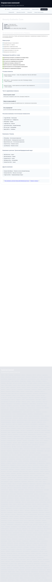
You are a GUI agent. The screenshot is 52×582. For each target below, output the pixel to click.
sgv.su (48, 483)
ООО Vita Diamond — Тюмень (9, 156)
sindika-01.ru (23, 401)
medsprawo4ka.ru (36, 409)
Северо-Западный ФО (25, 9)
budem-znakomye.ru (15, 381)
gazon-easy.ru (3, 512)
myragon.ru (36, 516)
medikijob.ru (16, 516)
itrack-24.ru (41, 377)
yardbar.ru (35, 567)
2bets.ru (46, 465)
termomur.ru (14, 454)
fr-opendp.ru (40, 532)
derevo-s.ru (29, 559)
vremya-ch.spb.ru (30, 530)
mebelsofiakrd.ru (44, 541)
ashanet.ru (42, 438)
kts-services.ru (12, 401)
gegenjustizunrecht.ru (5, 465)
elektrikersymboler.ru (17, 487)
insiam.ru (31, 475)
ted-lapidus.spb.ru (21, 534)
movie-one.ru (30, 432)
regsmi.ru (44, 481)
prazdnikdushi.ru (17, 375)
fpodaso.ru (29, 381)
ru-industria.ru (8, 463)
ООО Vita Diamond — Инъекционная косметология (14, 140)
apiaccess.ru (26, 514)
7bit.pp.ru (12, 491)
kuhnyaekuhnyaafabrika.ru (44, 420)
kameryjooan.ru (35, 512)
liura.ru (49, 389)
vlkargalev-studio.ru (11, 571)
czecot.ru (41, 555)
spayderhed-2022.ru (32, 434)
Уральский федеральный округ (10, 5)
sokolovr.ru (39, 459)
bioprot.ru (8, 547)
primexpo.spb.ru (33, 473)
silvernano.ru (23, 387)
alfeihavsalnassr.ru (25, 442)
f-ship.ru (40, 481)
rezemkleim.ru (3, 461)
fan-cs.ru (26, 520)
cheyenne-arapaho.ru (5, 534)
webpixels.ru (3, 555)
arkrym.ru (17, 457)
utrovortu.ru (19, 465)
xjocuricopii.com (11, 522)
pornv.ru (18, 379)
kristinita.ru (22, 457)
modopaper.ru (9, 442)
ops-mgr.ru (43, 395)
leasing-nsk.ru (40, 545)
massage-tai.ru (10, 461)
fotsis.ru (10, 504)
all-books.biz (10, 559)
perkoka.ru (25, 432)
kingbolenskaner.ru (9, 508)
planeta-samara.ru (20, 438)
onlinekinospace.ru (32, 463)
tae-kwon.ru (20, 475)
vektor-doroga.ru (34, 387)
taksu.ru (38, 448)
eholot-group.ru (10, 536)
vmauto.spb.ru (17, 559)
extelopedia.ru (26, 477)
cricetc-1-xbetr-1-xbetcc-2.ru (13, 393)
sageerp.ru (29, 526)
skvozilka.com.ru (23, 579)
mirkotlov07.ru (20, 547)
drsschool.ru (48, 514)
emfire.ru (33, 381)
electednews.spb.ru (4, 577)
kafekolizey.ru (41, 510)
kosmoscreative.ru (4, 502)
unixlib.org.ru (44, 577)
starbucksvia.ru (13, 387)
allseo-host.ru (31, 397)
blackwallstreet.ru (47, 528)
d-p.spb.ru (37, 502)
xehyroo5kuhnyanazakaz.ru (6, 411)
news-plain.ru (28, 436)
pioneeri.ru (29, 467)
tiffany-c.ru (24, 502)
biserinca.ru (22, 518)
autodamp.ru (19, 440)
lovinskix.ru (8, 389)
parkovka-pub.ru (31, 579)
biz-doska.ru (33, 450)
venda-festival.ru (9, 403)
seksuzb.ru (14, 420)
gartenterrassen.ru (11, 579)
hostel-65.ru (23, 385)
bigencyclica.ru (4, 477)
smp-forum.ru (41, 500)
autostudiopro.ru (4, 379)
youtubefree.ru (4, 438)
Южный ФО (30, 12)
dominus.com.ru (27, 577)
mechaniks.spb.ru (42, 538)
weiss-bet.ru (22, 452)
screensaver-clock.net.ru (38, 489)
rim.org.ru (30, 524)
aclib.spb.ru (16, 545)
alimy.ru (46, 497)
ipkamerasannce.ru (35, 569)
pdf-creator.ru (42, 485)
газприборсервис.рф (45, 565)
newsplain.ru (46, 440)
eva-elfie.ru (24, 450)
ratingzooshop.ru (19, 514)
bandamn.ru (38, 405)
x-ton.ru (41, 440)
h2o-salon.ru (19, 483)
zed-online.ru (44, 411)
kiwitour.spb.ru (40, 567)
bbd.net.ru (28, 500)
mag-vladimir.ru (29, 567)
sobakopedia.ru (21, 489)
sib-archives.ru (39, 401)
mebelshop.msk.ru (34, 500)
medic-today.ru (33, 448)
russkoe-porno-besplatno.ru (6, 448)
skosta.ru (10, 541)
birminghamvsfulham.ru (15, 467)
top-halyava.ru (29, 393)
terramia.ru (41, 516)
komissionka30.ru (22, 545)
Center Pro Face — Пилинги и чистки (11, 143)
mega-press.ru (45, 375)
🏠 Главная (7, 9)
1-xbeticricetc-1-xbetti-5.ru (39, 391)
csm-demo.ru (10, 397)
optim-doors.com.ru (10, 530)
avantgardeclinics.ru (35, 551)
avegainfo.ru (36, 475)
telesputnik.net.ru (24, 573)
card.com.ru (26, 491)
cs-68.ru (26, 416)
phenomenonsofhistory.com (15, 573)
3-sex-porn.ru (3, 405)
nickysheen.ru (27, 553)
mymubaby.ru (44, 479)
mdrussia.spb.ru (46, 559)
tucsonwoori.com (19, 551)
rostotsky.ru (11, 452)
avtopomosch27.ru (17, 436)
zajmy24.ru (12, 409)
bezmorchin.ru (39, 473)
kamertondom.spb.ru (44, 469)
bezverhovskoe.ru (41, 514)
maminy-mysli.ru (21, 557)
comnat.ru (3, 491)
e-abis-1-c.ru (44, 401)
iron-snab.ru (7, 473)
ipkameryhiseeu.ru (23, 532)
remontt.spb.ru (23, 516)
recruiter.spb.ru (26, 495)
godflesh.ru (3, 463)
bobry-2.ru (15, 553)
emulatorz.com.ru (47, 579)
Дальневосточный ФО (21, 12)
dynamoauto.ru (36, 506)
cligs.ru (46, 573)
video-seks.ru (15, 418)
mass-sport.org (40, 536)
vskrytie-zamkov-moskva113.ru (34, 418)
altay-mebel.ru (27, 538)
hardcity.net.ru (45, 526)
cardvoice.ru (3, 442)
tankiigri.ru (22, 577)
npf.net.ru (7, 491)
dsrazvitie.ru (39, 526)
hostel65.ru (45, 389)
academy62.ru (47, 516)
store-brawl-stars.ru (5, 401)
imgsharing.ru (9, 450)
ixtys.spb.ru (11, 563)
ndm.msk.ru (13, 514)
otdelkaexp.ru (17, 500)
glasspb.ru (3, 391)
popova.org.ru (9, 575)
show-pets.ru (13, 389)
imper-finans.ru (25, 524)
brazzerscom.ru (29, 409)
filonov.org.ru (29, 561)
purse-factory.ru (16, 405)
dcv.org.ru (10, 532)
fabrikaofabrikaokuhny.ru (33, 420)
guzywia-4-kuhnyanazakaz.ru (34, 416)
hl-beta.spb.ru (31, 479)
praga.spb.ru (23, 469)
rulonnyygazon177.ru (30, 430)
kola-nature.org (30, 563)
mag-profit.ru (29, 545)
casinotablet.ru (32, 452)
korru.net (13, 477)
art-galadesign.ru (18, 502)
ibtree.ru (32, 577)
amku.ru (47, 575)
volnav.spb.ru (46, 489)
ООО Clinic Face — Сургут (9, 154)
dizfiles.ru (45, 436)
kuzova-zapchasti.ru (22, 526)
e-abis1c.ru (44, 399)
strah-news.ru (28, 377)
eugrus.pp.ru (19, 473)
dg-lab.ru (16, 495)
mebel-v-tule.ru (42, 518)
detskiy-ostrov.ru (25, 485)
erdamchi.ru (30, 454)
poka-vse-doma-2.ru (43, 393)
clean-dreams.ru (12, 457)
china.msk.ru (3, 565)
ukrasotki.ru (44, 381)
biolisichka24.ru (26, 461)
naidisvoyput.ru (21, 569)
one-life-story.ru (23, 393)
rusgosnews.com (17, 481)
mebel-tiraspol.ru (4, 559)
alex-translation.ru (26, 551)
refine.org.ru (7, 561)
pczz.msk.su (9, 555)
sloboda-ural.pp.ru (29, 497)
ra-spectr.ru (42, 561)
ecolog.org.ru (17, 469)
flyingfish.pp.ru (4, 545)
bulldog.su (9, 565)
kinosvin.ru (14, 483)
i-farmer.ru (34, 536)
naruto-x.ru (10, 434)
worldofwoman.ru (4, 457)
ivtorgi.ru (42, 530)
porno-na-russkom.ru (36, 385)
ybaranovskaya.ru (38, 522)
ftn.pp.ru (2, 526)
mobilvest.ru (23, 500)
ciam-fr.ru (34, 375)
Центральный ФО (15, 9)
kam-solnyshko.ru (47, 532)
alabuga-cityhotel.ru (12, 379)
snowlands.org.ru (25, 541)
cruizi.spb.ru (45, 555)
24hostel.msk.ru (31, 481)
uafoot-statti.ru (38, 399)
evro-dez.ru (44, 434)
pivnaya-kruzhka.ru (47, 457)
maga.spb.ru (27, 565)
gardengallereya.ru (4, 518)
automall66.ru (22, 567)
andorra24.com (40, 528)
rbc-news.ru (40, 383)
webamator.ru (3, 436)
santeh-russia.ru (31, 520)
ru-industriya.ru (37, 446)
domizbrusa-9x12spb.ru (45, 430)
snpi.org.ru (46, 477)
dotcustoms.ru (4, 440)
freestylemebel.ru (4, 569)
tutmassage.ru (11, 469)
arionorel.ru (27, 557)
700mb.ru (18, 571)
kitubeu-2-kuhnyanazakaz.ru (6, 416)
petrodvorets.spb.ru (16, 555)
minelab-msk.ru (24, 407)
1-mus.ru (45, 403)
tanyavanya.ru (19, 459)
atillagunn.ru (18, 399)
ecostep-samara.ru (30, 502)
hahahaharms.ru (9, 395)
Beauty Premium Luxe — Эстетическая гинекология (14, 141)
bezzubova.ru (19, 506)
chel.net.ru (16, 479)
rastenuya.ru (14, 377)
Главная (2, 5)
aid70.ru (2, 514)
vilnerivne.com (9, 553)
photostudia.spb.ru (30, 516)
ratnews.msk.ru (19, 549)
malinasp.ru (9, 483)
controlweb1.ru (36, 471)
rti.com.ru (11, 518)
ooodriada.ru (47, 561)
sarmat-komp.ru (23, 467)
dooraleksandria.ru (25, 403)
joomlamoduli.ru (29, 549)
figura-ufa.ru (22, 571)
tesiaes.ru (21, 491)
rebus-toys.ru (17, 407)
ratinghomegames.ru (5, 528)
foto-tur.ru (29, 450)
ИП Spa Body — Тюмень (8, 121)
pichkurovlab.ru (27, 448)
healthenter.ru (34, 457)
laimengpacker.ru (14, 526)
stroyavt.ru (31, 471)
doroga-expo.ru (24, 444)
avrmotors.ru (11, 502)
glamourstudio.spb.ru (22, 563)
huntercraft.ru (38, 553)
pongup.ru (40, 389)
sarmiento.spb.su (19, 477)
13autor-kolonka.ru (8, 385)
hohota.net (42, 497)
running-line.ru (3, 479)
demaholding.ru (4, 432)
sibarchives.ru (47, 432)
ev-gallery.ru (33, 395)
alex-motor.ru (15, 508)
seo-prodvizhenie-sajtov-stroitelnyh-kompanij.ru (10, 430)
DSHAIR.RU (44, 520)
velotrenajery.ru (42, 387)
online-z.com (3, 500)
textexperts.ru (40, 457)
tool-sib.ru (10, 520)
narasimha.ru (25, 440)
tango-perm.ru (39, 483)
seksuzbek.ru (3, 383)
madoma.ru (32, 442)
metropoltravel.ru (40, 450)
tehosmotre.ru (37, 397)
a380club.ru (13, 432)
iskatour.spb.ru (40, 477)
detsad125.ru (3, 510)
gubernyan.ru (18, 528)
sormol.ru (15, 385)
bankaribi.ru (21, 418)
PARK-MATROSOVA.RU (29, 493)
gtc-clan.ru (42, 573)
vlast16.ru (9, 477)
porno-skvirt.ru (46, 383)
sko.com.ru (49, 502)
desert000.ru (37, 530)
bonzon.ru (26, 575)
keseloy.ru (38, 565)
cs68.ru (2, 418)
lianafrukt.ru (8, 551)
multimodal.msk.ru (4, 489)
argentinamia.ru (20, 432)
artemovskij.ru (41, 512)
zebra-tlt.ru (14, 463)
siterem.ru (22, 510)
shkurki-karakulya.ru (44, 467)
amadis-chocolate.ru (36, 467)
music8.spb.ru (32, 495)
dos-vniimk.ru (48, 571)
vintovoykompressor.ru (5, 467)
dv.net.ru (7, 573)
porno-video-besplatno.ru (6, 446)
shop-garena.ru (4, 393)
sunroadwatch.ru (4, 549)
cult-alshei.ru (3, 524)
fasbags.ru (28, 405)
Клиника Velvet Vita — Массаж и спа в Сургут (13, 172)
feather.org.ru (11, 577)
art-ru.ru (41, 579)
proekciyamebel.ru (17, 524)
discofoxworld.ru (27, 389)
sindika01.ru (3, 403)
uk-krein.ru (13, 561)
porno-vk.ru (15, 383)
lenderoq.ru (39, 504)
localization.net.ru (43, 543)
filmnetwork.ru (4, 483)
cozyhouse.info (4, 571)
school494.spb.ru (38, 479)
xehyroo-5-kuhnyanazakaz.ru (18, 416)
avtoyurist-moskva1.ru (43, 493)
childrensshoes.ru (32, 541)
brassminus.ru (41, 524)
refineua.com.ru (15, 538)
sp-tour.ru (21, 520)
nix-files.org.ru (4, 487)
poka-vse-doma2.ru (17, 397)
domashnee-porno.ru (17, 450)
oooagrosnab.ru (23, 381)
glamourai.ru (35, 524)
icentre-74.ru (34, 545)
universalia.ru (38, 452)
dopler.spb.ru (47, 512)
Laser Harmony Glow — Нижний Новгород (12, 125)
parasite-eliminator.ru (30, 534)
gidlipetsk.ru (39, 508)
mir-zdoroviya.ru (10, 510)
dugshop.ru (26, 479)
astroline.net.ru (22, 508)
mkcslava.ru (41, 465)
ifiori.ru (46, 530)
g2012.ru (14, 395)
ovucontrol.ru (19, 446)
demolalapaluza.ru (11, 459)
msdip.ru (31, 459)
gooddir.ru (45, 483)
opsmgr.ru (28, 395)
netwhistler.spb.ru (16, 575)
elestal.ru (29, 387)
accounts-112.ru (4, 397)
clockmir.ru (33, 553)
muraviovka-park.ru (44, 454)
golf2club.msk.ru (31, 487)
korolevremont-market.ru (6, 381)
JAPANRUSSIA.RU (10, 524)
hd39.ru (45, 545)
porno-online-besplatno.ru (6, 444)
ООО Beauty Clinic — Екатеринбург (11, 160)
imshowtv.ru (36, 518)
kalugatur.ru (16, 491)
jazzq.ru (36, 555)
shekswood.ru (9, 567)
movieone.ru (39, 434)
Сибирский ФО (11, 12)
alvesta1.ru (37, 485)
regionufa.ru (16, 452)
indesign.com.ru (47, 567)
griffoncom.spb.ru (12, 493)
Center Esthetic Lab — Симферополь (11, 119)
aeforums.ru (37, 487)
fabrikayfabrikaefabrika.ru (17, 411)
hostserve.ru (29, 385)
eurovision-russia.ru (21, 377)
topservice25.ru (13, 528)
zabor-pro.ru (47, 524)
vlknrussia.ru (47, 416)
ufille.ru (6, 375)
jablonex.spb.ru (47, 536)
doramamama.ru (37, 454)
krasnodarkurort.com (29, 518)
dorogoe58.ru (7, 526)
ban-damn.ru (9, 405)
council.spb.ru (27, 510)
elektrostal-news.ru (44, 379)
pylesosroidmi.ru (36, 573)
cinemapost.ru (29, 375)
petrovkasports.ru (43, 442)
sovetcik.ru (32, 522)
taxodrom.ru (34, 526)
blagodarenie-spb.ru (5, 409)
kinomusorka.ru (36, 465)
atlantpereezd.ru (24, 379)
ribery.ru (29, 444)
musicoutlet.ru (44, 563)
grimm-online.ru (14, 565)
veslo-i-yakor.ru (47, 450)
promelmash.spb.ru (4, 563)
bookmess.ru (3, 538)
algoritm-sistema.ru (42, 461)
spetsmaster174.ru (16, 532)
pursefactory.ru (16, 434)
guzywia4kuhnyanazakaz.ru (22, 420)
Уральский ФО (44, 9)
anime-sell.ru (32, 565)
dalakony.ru (11, 516)
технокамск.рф (36, 561)
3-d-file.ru (3, 395)
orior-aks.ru (30, 506)
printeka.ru (18, 579)
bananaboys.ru (44, 549)
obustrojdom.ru (26, 522)
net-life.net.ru (3, 471)
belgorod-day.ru (16, 448)
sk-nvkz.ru (16, 536)
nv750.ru (37, 440)
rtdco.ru (45, 428)
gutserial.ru (40, 559)
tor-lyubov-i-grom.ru (23, 434)
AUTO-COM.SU (37, 497)
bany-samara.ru (11, 569)
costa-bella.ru (13, 473)
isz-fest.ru (27, 489)
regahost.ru (8, 475)
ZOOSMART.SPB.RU (4, 516)
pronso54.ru (47, 387)
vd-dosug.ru (30, 383)
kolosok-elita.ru (14, 475)
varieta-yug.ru (43, 397)
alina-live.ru (28, 571)
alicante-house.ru (42, 569)
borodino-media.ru (4, 452)
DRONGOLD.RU (22, 536)
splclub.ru (14, 444)
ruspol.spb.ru (34, 532)
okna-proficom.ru (20, 463)
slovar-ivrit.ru (41, 444)
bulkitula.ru (22, 391)
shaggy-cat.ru (22, 395)
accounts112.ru (36, 393)
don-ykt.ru (48, 448)
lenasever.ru (3, 389)
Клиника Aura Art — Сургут (9, 158)
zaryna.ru (27, 452)
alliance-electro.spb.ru (23, 471)
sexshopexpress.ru (47, 377)
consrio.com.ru (26, 475)
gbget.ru (19, 442)
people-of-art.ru (12, 506)
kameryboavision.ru (5, 493)
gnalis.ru (18, 391)
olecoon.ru (25, 383)
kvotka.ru (3, 473)
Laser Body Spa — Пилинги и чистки (11, 145)
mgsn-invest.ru (28, 569)
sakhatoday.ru (10, 487)
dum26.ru (30, 532)
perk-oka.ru (36, 432)
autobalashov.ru (13, 465)
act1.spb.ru (28, 508)
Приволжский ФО (35, 9)
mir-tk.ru (42, 416)
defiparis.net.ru (37, 575)
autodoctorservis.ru (36, 469)
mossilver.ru (34, 504)
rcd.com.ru (3, 547)
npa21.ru (24, 530)
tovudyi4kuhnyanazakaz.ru (6, 420)
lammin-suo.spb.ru (33, 477)
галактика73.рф (43, 502)
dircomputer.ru (28, 457)
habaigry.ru (11, 489)
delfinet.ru (19, 387)
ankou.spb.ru (31, 485)
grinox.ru (15, 512)
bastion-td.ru (47, 500)
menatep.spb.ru (4, 579)
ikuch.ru (16, 530)
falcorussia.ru (28, 469)
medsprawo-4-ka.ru (40, 407)
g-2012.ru (38, 395)
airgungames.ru (25, 397)
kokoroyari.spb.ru (21, 504)
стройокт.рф (44, 553)
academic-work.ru (36, 549)
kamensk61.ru (18, 561)
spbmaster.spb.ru (37, 563)
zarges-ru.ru (48, 463)
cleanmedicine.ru (35, 444)
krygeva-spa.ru (10, 479)
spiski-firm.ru (24, 465)
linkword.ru (9, 538)
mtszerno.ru (16, 543)
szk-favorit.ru (41, 506)
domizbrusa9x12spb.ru (11, 440)
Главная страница (34, 180)
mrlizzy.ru (38, 541)
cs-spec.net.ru (21, 538)
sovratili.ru (20, 383)
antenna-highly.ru (32, 403)
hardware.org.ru (4, 495)
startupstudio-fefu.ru (41, 463)
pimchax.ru (3, 413)
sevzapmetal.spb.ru (13, 534)
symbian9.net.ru (38, 520)
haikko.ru (15, 489)
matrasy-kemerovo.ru (35, 438)
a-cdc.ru (38, 379)
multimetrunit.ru (16, 520)
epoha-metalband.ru (5, 481)
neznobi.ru (48, 385)
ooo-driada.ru (45, 508)
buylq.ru (46, 551)
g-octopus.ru (41, 432)
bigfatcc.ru (3, 387)
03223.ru (3, 375)
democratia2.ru (28, 536)
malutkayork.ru (26, 483)
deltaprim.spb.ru (32, 483)
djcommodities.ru (31, 440)
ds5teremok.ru (10, 545)
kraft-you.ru (39, 375)
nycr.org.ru (20, 530)
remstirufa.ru (25, 454)
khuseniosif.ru (33, 557)
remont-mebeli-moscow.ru (6, 454)
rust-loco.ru (21, 479)
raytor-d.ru (13, 399)
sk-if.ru (24, 549)
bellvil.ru (21, 575)
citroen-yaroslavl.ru (12, 549)
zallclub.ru (43, 487)
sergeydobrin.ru (45, 504)
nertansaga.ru (34, 436)
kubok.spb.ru (43, 495)
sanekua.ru (3, 551)
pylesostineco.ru (21, 512)
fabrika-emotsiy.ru (20, 493)
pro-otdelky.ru (39, 381)
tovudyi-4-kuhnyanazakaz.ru (20, 409)
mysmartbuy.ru (28, 438)
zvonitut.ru (20, 461)
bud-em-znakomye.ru (32, 379)
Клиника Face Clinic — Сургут (10, 162)
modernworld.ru (46, 534)
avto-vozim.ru (9, 471)
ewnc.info (31, 489)
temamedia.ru (32, 547)
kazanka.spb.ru (32, 491)
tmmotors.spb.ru (4, 522)
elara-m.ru (30, 465)
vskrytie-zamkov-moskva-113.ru (29, 411)
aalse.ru (9, 432)
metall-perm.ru (8, 514)
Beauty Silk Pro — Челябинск (9, 129)
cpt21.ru (47, 473)
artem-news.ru (16, 518)
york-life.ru (18, 444)
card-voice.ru (23, 430)
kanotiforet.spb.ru (4, 469)
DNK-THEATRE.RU (34, 538)
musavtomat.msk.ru (19, 522)
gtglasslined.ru (25, 528)
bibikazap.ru (3, 575)
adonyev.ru (35, 383)
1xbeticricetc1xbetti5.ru (30, 399)
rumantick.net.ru (10, 543)
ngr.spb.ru (11, 481)
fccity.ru (15, 563)
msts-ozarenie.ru (28, 512)
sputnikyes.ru (24, 487)
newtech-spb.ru (45, 459)
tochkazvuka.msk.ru (5, 506)
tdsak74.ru (42, 471)
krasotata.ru (11, 375)
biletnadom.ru (38, 411)
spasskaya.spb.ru (4, 557)
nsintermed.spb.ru (23, 555)
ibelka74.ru (49, 569)
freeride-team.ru (35, 377)
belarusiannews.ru (34, 571)
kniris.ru (9, 557)
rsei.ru (16, 569)
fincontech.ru (44, 405)
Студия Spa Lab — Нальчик (9, 123)
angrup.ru (20, 495)
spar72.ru (17, 577)
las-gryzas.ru (43, 575)
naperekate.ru (30, 413)
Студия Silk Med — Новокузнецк (10, 117)
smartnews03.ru (20, 389)
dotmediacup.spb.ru (40, 557)
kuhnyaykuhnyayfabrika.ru (6, 422)
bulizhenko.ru (3, 543)
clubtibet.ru (24, 506)
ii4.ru (29, 528)
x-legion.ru (33, 401)
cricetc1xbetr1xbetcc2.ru (6, 399)
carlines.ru (47, 506)
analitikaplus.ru (11, 497)
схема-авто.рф (11, 495)
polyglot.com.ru (34, 508)
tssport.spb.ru (34, 528)
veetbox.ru (23, 375)
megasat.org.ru (36, 543)
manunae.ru (15, 442)
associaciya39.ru (25, 473)
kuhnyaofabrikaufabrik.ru (38, 413)
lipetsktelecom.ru (44, 418)
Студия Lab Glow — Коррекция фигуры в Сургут (13, 174)
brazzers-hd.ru (9, 413)
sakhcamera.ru (16, 471)
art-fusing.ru (38, 547)
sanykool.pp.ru (38, 577)
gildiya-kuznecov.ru (40, 491)
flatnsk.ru (3, 508)
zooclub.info (24, 561)
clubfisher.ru (19, 454)
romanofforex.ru (4, 497)
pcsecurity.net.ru (4, 520)
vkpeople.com (15, 557)
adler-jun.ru (33, 405)
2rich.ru (19, 385)
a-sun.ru (14, 541)
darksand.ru (12, 407)
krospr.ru (2, 385)
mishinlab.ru (43, 385)
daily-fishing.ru (22, 543)
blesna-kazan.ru (28, 504)
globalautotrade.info (33, 514)
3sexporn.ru (3, 407)
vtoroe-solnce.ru (21, 553)
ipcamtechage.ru (4, 541)
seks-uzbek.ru (9, 383)
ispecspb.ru (3, 475)
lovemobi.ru (37, 579)
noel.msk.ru (41, 551)
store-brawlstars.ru (17, 403)
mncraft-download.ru (34, 461)
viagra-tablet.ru (23, 405)
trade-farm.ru (47, 438)
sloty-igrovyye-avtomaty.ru (28, 446)
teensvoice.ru (3, 450)
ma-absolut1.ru (10, 436)
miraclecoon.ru (34, 389)
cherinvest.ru (18, 485)
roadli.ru (14, 438)
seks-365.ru (14, 446)
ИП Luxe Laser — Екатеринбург (10, 127)
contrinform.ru (34, 559)
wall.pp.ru (31, 573)
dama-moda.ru (4, 536)
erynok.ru (26, 463)
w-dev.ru (36, 481)
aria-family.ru (9, 438)
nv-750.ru (23, 436)
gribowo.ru (14, 391)
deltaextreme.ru (13, 547)
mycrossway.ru (26, 547)
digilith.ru (21, 448)
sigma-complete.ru (38, 534)
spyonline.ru (17, 497)
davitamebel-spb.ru (4, 504)
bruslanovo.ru (16, 510)
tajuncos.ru (37, 442)
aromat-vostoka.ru (10, 500)
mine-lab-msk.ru (40, 403)
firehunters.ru (8, 391)
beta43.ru (13, 551)
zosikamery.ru (22, 497)
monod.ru (3, 561)
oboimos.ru (3, 530)
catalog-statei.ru (4, 532)
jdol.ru (35, 459)
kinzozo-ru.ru (47, 471)
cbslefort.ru (44, 547)
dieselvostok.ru (24, 481)
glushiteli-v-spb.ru (29, 543)
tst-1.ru (18, 395)
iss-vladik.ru (31, 575)
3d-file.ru (23, 399)
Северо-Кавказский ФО (38, 12)
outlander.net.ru (21, 565)
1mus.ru (7, 407)
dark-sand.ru (18, 401)
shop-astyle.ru (23, 559)
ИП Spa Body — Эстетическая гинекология (12, 138)
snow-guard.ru (37, 430)
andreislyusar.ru (4, 434)
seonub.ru (15, 461)
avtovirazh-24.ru (31, 555)
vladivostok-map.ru (8, 418)
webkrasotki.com (12, 485)
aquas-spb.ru (3, 553)
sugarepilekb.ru (10, 512)
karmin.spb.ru (3, 567)
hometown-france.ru (29, 391)
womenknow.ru (42, 571)
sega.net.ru (3, 573)
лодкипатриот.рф (34, 510)
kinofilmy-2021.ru (4, 459)
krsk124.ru (38, 495)
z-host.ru (14, 413)
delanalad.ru (40, 436)
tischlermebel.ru (16, 567)
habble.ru (7, 387)
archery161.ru (42, 475)
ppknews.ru (45, 522)
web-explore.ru (8, 377)
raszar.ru (25, 418)
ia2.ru (44, 473)
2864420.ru (47, 407)
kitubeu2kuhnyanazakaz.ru (22, 413)
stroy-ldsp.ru (18, 541)
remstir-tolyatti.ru (25, 459)
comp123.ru (43, 448)
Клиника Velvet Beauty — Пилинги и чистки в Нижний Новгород (17, 171)
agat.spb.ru (36, 493)
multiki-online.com (4, 485)
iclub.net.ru (46, 510)
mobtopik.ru (48, 518)
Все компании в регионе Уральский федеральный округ (17, 180)
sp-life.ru (28, 401)
